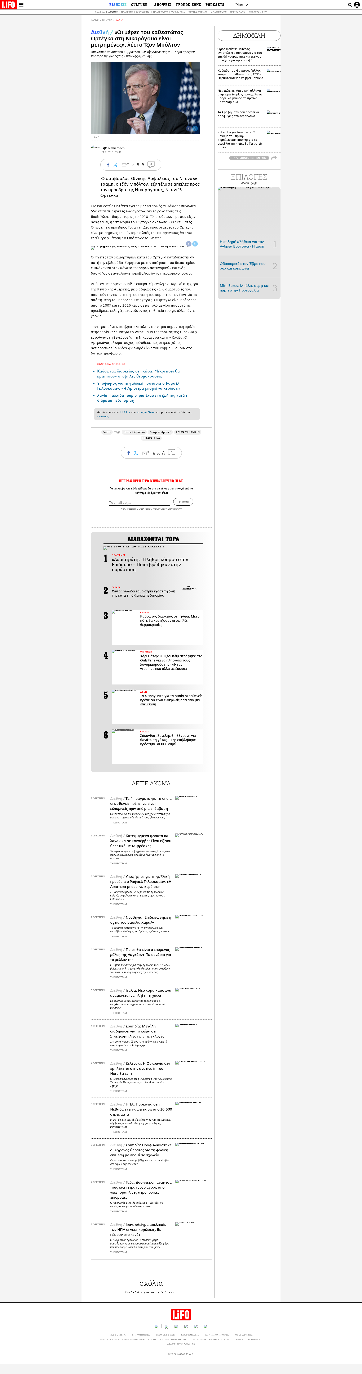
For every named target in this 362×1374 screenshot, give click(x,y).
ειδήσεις (103, 416)
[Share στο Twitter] (195, 244)
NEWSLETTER (165, 1334)
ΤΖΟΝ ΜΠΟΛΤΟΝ (188, 432)
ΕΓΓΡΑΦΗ (183, 501)
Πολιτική (127, 12)
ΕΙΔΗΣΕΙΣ (107, 20)
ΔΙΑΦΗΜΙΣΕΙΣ (190, 1334)
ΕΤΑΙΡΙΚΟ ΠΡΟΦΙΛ (217, 1334)
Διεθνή (113, 12)
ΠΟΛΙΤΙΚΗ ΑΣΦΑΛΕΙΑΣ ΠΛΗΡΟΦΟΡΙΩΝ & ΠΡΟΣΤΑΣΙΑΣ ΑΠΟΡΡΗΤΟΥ (143, 1339)
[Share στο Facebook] (188, 244)
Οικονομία (143, 12)
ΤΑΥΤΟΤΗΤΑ (117, 1334)
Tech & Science (198, 12)
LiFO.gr (125, 412)
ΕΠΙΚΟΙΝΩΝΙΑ (141, 1334)
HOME (94, 20)
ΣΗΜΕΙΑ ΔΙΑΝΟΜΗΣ (249, 1339)
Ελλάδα (100, 12)
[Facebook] (188, 128)
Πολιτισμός (160, 12)
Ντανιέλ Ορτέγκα (134, 432)
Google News (146, 412)
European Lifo (258, 12)
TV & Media (178, 12)
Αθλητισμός (218, 12)
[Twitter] (195, 128)
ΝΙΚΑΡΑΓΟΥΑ (151, 438)
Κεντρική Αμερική (160, 432)
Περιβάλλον (237, 12)
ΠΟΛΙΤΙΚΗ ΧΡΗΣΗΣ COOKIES (211, 1339)
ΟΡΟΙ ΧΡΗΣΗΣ (128, 509)
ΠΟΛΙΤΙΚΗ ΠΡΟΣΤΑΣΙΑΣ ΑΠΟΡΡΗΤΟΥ (161, 509)
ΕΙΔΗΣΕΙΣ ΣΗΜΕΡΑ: (111, 364)
